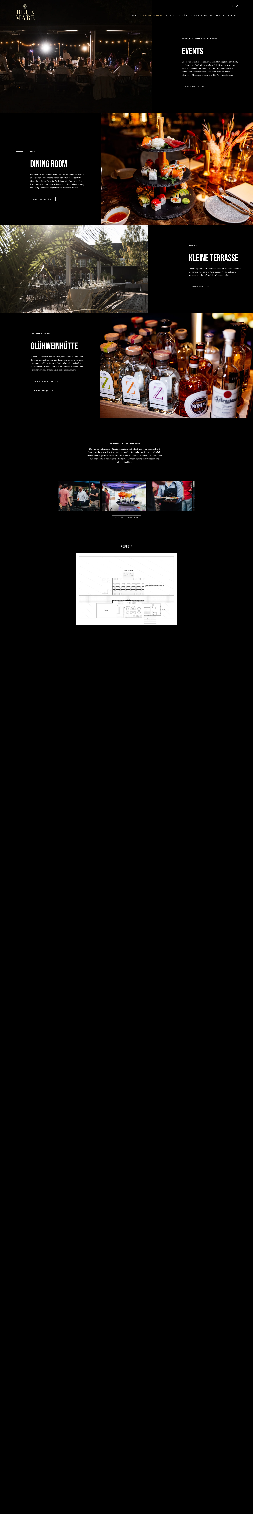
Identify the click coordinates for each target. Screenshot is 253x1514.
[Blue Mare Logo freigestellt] (25, 5)
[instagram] (237, 6)
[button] (124, 510)
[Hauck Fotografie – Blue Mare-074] (172, 496)
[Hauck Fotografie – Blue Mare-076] (126, 495)
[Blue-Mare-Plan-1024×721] (126, 554)
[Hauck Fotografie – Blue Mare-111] (81, 495)
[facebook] (233, 6)
